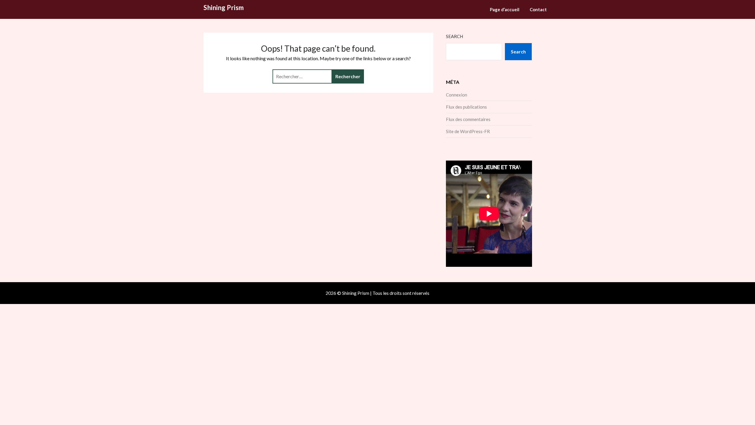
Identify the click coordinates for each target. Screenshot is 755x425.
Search (454, 36)
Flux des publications (466, 106)
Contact (538, 9)
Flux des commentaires (468, 119)
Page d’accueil (504, 9)
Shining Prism (223, 8)
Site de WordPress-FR (468, 131)
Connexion (456, 94)
